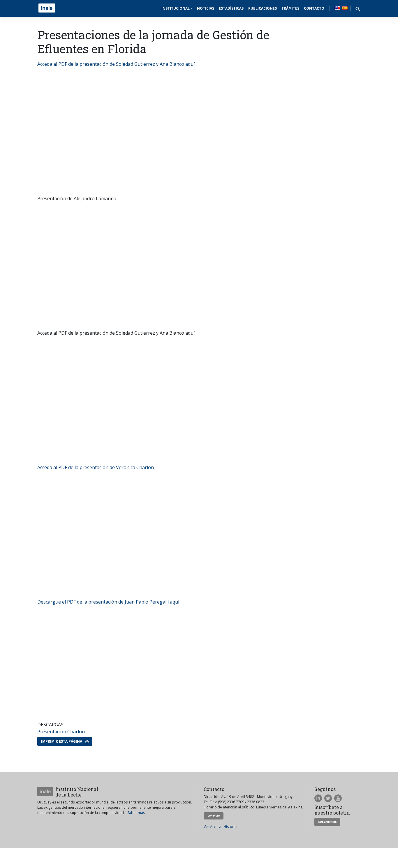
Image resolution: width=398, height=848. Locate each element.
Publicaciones (262, 8)
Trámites (290, 8)
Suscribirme (327, 822)
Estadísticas (231, 8)
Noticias (205, 8)
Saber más (136, 812)
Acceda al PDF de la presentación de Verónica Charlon (95, 467)
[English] (337, 8)
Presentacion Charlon (61, 731)
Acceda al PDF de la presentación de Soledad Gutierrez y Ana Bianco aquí (116, 64)
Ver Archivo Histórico (221, 826)
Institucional (175, 8)
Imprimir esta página (62, 741)
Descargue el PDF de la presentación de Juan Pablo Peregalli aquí (108, 602)
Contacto (314, 8)
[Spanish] (345, 8)
